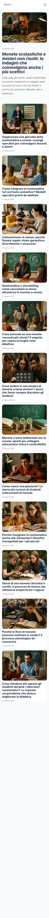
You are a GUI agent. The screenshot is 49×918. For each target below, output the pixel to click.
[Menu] (45, 4)
